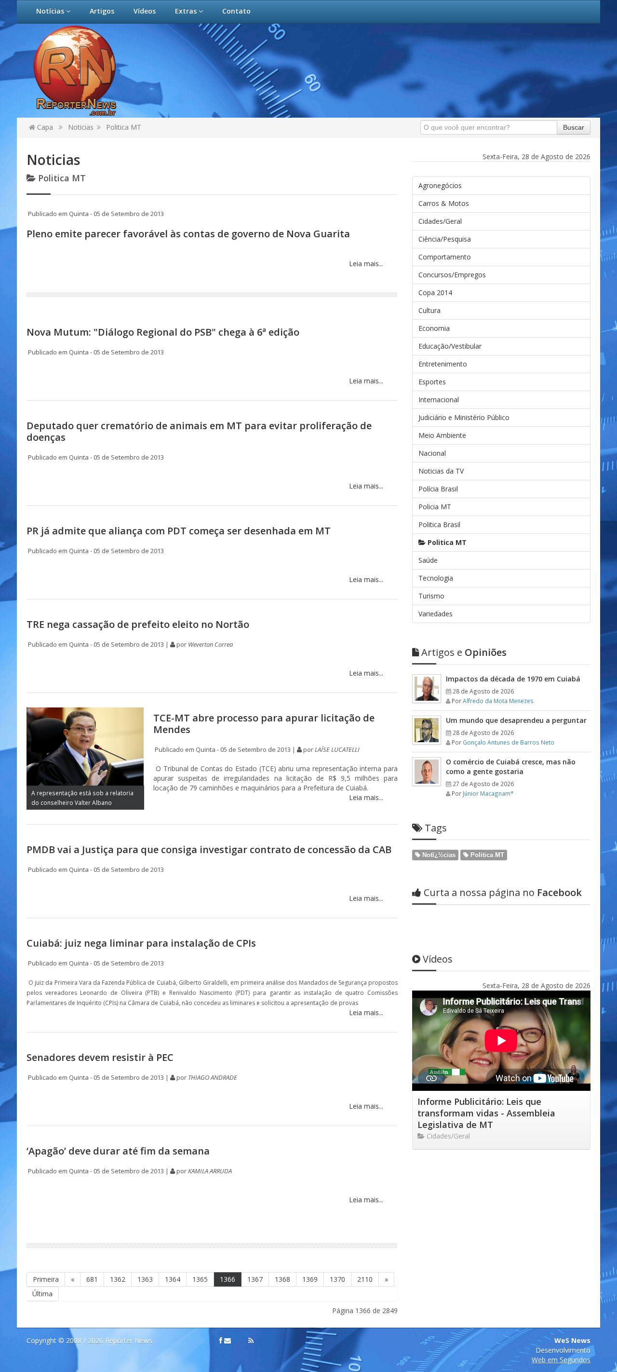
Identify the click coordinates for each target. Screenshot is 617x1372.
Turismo (431, 595)
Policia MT (434, 506)
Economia (434, 328)
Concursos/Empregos (452, 274)
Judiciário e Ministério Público (464, 417)
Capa (44, 127)
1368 (282, 1279)
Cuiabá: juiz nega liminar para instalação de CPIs (141, 943)
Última (42, 1293)
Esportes (432, 381)
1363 (145, 1279)
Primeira (46, 1279)
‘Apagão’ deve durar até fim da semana (118, 1150)
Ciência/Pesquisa (444, 239)
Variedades (435, 613)
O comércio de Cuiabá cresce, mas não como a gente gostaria (511, 766)
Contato (236, 10)
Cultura (429, 310)
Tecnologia (435, 578)
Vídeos (145, 10)
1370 (337, 1279)
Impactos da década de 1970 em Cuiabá (513, 678)
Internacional (438, 399)
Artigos (102, 10)
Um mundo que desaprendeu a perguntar (516, 720)
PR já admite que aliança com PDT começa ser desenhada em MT (179, 530)
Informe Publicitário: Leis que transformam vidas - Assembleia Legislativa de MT (486, 1113)
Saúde (428, 560)
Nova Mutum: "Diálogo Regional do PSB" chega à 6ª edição (163, 332)
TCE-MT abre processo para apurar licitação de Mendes (264, 723)
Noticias (81, 127)
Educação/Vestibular (450, 346)
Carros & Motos (443, 203)
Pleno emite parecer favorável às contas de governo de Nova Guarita (188, 233)
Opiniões (464, 652)
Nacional (432, 453)
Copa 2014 (435, 292)
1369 (310, 1279)
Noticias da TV (441, 470)
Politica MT (123, 127)
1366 (227, 1279)
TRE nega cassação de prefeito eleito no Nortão (138, 624)
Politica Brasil (439, 524)
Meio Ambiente (442, 435)
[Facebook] (220, 1340)
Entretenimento (442, 363)
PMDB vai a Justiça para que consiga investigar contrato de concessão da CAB (209, 849)
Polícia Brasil (438, 488)
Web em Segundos (561, 1359)
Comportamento (444, 256)
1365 (200, 1279)
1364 (172, 1279)
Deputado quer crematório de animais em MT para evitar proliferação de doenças (199, 431)
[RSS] (251, 1340)
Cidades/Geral (440, 221)
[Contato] (227, 1340)
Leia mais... (365, 263)
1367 (255, 1279)
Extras (187, 10)
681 (92, 1279)
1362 (117, 1279)
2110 (365, 1279)
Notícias (51, 10)
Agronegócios (440, 185)
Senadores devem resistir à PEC (100, 1057)
